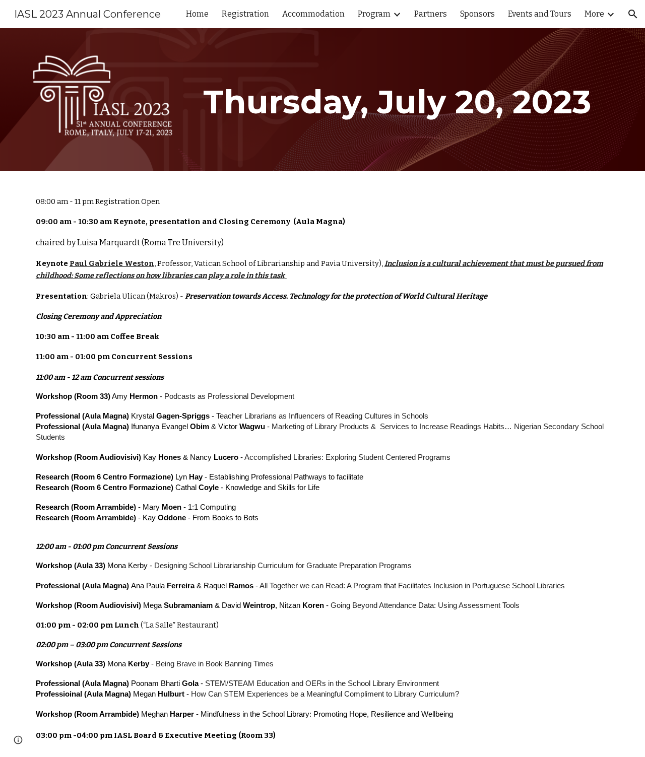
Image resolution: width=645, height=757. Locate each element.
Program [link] (374, 14)
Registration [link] (245, 14)
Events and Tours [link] (539, 14)
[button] (633, 14)
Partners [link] (430, 14)
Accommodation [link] (313, 14)
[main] (397, 99)
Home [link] (197, 14)
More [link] (594, 14)
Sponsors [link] (477, 14)
